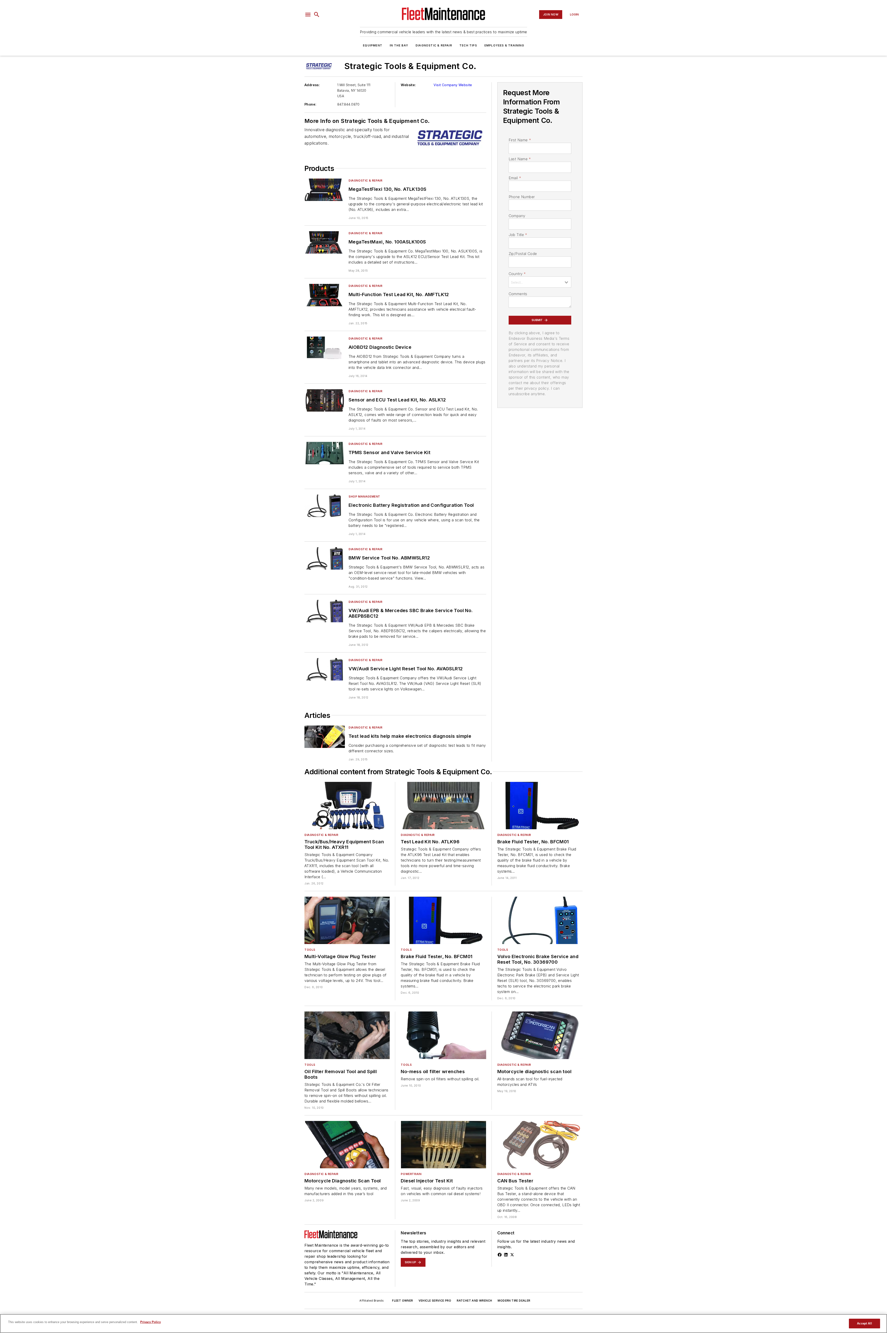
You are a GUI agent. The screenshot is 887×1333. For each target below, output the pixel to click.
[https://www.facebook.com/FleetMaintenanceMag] (499, 1254)
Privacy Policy (150, 1322)
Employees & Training (504, 45)
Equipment (372, 45)
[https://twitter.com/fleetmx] (512, 1254)
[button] (307, 14)
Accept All (864, 1323)
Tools (309, 949)
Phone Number (522, 196)
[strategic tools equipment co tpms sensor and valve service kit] (324, 453)
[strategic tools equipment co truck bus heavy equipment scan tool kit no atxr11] (347, 805)
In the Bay (399, 45)
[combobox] (540, 282)
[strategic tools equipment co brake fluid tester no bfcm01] (540, 805)
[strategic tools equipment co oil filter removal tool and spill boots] (347, 1035)
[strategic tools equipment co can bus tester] (540, 1144)
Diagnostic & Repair (434, 45)
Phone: (310, 104)
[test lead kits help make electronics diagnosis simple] (324, 737)
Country (517, 273)
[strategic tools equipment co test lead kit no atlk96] (443, 805)
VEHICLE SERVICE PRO (435, 1300)
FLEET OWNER (402, 1300)
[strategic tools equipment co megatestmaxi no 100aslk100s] (324, 242)
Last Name (520, 159)
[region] (443, 1323)
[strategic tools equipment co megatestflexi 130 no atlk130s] (324, 190)
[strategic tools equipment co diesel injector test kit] (443, 1144)
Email (515, 178)
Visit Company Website (453, 85)
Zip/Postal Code (523, 253)
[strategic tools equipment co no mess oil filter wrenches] (443, 1035)
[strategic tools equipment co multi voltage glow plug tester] (347, 920)
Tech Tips (468, 45)
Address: (312, 85)
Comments (518, 293)
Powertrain (411, 1174)
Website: (408, 85)
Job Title (518, 234)
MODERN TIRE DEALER (514, 1300)
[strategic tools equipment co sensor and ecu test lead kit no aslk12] (324, 400)
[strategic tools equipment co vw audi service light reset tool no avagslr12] (324, 669)
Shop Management (364, 496)
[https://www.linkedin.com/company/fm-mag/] (506, 1254)
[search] (316, 14)
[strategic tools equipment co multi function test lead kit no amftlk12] (324, 295)
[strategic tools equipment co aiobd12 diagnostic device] (324, 348)
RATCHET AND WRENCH (474, 1300)
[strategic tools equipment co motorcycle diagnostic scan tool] (540, 1035)
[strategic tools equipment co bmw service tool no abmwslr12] (324, 558)
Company (517, 215)
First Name (520, 140)
